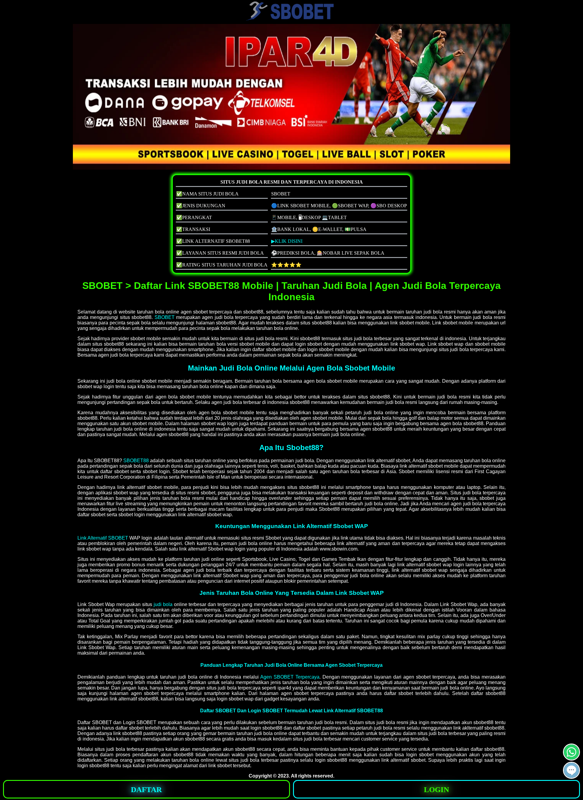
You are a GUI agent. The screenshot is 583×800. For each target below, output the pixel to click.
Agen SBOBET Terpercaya (289, 677)
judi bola (163, 604)
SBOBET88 (136, 460)
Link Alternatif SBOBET (102, 538)
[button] (571, 770)
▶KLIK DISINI (286, 241)
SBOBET (165, 317)
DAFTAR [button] (146, 789)
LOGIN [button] (436, 789)
